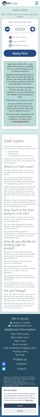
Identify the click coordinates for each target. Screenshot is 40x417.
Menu (36, 3)
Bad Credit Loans (20, 337)
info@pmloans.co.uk (21, 325)
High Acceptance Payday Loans (20, 347)
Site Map (20, 354)
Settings (20, 411)
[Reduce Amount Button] (7, 29)
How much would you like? (20, 22)
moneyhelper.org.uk (20, 121)
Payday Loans (20, 351)
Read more (29, 400)
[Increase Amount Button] (32, 29)
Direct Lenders (20, 344)
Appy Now (30, 300)
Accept (20, 406)
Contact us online (21, 322)
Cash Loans (20, 340)
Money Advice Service (14, 308)
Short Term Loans (20, 333)
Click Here (10, 100)
